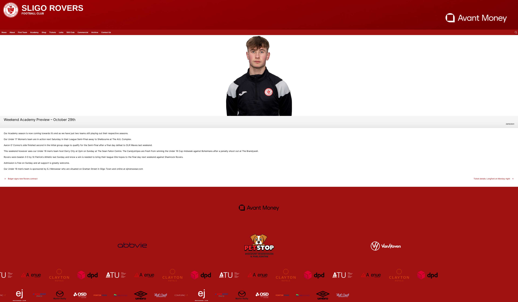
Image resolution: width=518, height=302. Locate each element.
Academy (34, 32)
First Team (22, 32)
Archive (94, 32)
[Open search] (516, 32)
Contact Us (106, 32)
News (4, 32)
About (12, 32)
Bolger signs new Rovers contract (21, 178)
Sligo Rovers (52, 8)
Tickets (52, 32)
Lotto (61, 32)
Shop (44, 32)
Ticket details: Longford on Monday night (494, 178)
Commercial (83, 32)
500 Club (70, 32)
